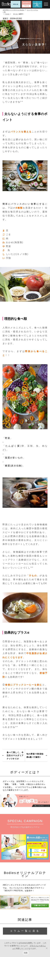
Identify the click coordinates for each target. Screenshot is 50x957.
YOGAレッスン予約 (37, 4)
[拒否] (46, 948)
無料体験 (26, 4)
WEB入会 (15, 4)
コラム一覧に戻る (25, 931)
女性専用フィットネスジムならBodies (7, 4)
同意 (26, 953)
